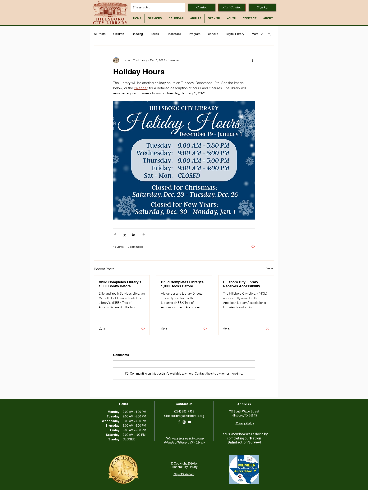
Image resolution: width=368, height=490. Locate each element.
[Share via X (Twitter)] (124, 235)
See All (270, 268)
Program (194, 34)
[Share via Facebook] (115, 235)
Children (118, 34)
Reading (137, 34)
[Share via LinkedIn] (134, 235)
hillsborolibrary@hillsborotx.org (184, 415)
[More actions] (252, 60)
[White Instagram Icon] (184, 422)
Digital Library (235, 34)
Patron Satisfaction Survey (244, 440)
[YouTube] (189, 422)
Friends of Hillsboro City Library (184, 442)
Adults (154, 34)
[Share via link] (143, 235)
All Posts (100, 34)
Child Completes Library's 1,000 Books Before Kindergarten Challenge (120, 284)
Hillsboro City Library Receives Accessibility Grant (241, 284)
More (255, 34)
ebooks (213, 34)
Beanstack (174, 34)
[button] (155, 18)
